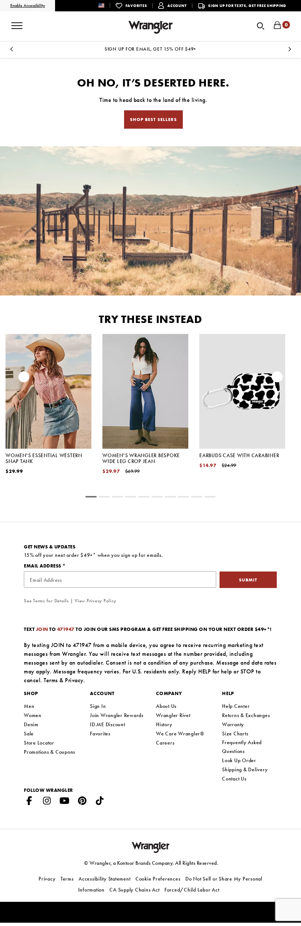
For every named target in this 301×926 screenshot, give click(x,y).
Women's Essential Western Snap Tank (44, 458)
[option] (150, 49)
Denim (31, 724)
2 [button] (117, 498)
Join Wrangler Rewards (117, 715)
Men (29, 706)
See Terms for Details (46, 601)
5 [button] (157, 498)
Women (32, 715)
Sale (29, 733)
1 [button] (104, 498)
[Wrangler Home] (150, 27)
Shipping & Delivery (245, 769)
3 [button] (130, 498)
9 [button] (209, 498)
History (164, 724)
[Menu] (17, 23)
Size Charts (235, 733)
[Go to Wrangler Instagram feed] (46, 802)
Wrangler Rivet (173, 715)
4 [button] (143, 498)
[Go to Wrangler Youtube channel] (64, 802)
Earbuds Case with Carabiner (239, 455)
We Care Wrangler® (180, 733)
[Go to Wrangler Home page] (151, 846)
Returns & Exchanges (246, 715)
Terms (51, 680)
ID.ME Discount (107, 724)
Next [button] (289, 51)
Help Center (236, 706)
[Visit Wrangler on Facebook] (29, 802)
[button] (107, 5)
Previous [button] (11, 51)
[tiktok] (99, 802)
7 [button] (183, 498)
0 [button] (91, 498)
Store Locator (39, 742)
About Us (166, 706)
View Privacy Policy (95, 601)
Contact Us (234, 778)
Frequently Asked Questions (242, 746)
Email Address (43, 565)
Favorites (100, 733)
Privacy (74, 680)
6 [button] (170, 498)
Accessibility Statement (104, 878)
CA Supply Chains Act (134, 889)
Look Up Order (239, 760)
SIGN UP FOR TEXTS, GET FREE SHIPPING (247, 5)
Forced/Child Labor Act (192, 889)
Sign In (98, 706)
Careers (165, 742)
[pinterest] (82, 802)
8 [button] (196, 498)
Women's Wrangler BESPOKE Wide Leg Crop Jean (141, 458)
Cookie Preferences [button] (158, 878)
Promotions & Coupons (49, 752)
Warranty (233, 724)
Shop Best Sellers (153, 119)
